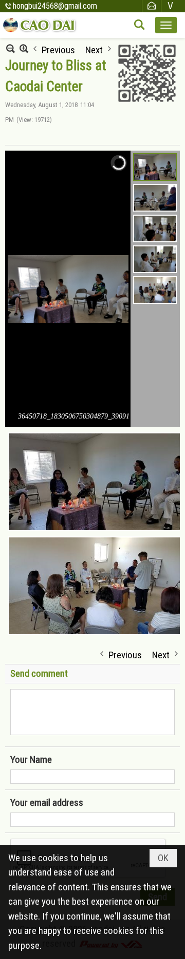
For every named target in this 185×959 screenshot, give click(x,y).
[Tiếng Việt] (170, 6)
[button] (166, 25)
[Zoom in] (10, 48)
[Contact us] (151, 6)
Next (94, 49)
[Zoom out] (23, 48)
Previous (58, 49)
